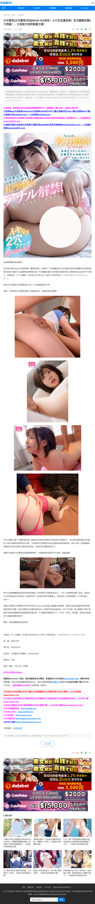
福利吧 (9, 29)
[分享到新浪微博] (77, 29)
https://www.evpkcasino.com (28, 719)
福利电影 (68, 8)
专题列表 (39, 887)
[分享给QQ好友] (85, 29)
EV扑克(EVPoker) (14, 672)
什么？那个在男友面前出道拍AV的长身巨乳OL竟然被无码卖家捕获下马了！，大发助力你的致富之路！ (76, 841)
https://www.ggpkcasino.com (28, 722)
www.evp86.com (71, 679)
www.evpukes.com (23, 715)
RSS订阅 (47, 887)
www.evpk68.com (25, 712)
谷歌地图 (39, 891)
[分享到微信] (81, 29)
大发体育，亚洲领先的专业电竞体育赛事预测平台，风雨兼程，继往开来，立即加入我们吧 (40, 108)
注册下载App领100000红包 (62, 887)
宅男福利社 (6, 3)
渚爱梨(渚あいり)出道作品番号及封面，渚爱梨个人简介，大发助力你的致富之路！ (47, 841)
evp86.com (56, 682)
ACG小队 (84, 8)
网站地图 (26, 891)
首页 (3, 8)
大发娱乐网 (17, 728)
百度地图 (32, 891)
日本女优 (36, 8)
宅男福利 (52, 8)
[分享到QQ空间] (90, 29)
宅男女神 (21, 8)
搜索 (61, 900)
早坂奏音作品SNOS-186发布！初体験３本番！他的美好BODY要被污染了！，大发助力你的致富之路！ (77, 873)
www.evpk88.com (28, 708)
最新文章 (31, 887)
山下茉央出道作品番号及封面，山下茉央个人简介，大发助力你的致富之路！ (17, 873)
